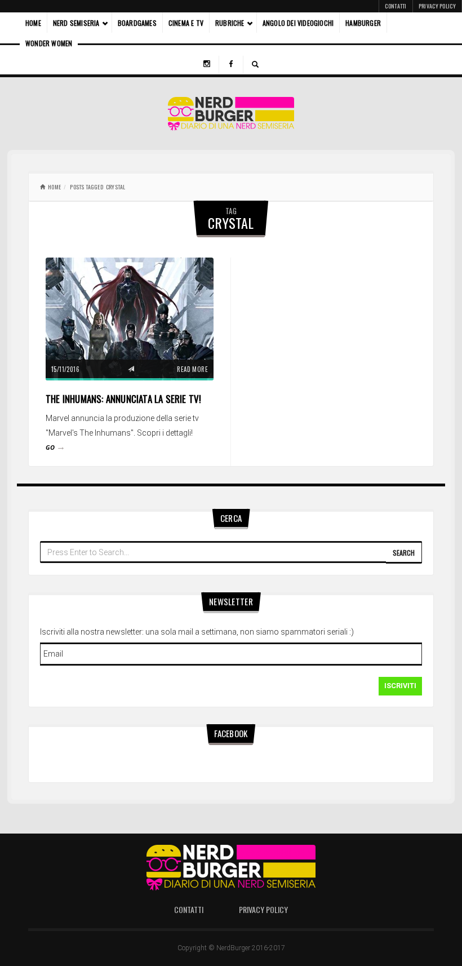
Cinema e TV (185, 23)
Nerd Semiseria (76, 23)
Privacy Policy (437, 6)
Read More (192, 369)
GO (55, 447)
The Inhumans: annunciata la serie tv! (123, 399)
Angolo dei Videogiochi (298, 23)
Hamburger (363, 23)
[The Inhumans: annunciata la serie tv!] (130, 317)
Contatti (395, 6)
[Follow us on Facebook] (231, 65)
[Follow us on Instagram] (207, 65)
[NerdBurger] (231, 113)
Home (33, 23)
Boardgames (137, 23)
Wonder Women (48, 43)
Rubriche (230, 23)
